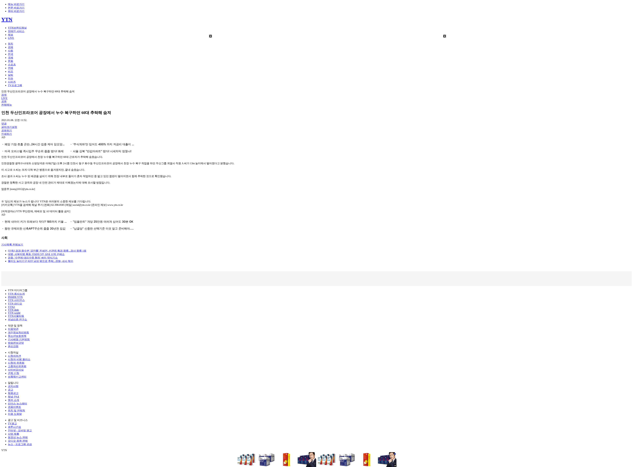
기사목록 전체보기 (12, 244)
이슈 (10, 78)
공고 (10, 389)
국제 (10, 57)
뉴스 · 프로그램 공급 (20, 444)
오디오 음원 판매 (18, 440)
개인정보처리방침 (18, 332)
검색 (4, 94)
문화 (10, 61)
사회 (10, 50)
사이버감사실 (16, 369)
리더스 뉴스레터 (17, 403)
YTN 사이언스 (16, 300)
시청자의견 (14, 356)
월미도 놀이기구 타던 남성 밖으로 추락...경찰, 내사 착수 (40, 261)
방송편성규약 (16, 343)
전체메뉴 (6, 104)
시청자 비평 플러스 (19, 359)
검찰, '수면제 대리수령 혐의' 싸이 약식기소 (33, 257)
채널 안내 (13, 396)
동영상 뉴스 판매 (18, 437)
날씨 (10, 75)
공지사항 (13, 386)
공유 (4, 101)
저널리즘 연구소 (17, 319)
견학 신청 (13, 373)
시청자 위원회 (16, 362)
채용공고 (13, 393)
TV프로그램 (15, 85)
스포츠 (12, 64)
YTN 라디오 (15, 303)
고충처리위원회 (17, 366)
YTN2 (11, 307)
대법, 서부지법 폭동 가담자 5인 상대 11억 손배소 (36, 254)
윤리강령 (13, 346)
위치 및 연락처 (16, 410)
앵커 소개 (13, 400)
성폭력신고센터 (17, 376)
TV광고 (12, 423)
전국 (10, 54)
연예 (10, 68)
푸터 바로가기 (16, 11)
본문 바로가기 (16, 7)
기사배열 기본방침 (19, 339)
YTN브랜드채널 (17, 27)
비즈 (10, 71)
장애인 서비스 (16, 31)
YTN (6, 19)
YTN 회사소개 (16, 293)
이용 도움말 (15, 414)
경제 (10, 47)
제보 (10, 34)
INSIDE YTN (15, 297)
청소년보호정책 (17, 336)
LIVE (11, 38)
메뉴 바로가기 (16, 4)
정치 (10, 43)
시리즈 (12, 81)
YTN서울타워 (16, 316)
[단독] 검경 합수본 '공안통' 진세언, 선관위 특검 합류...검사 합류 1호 (47, 250)
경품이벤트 (14, 407)
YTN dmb (13, 310)
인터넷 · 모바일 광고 (20, 430)
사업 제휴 (13, 434)
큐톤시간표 (14, 427)
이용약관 (13, 329)
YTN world (14, 312)
